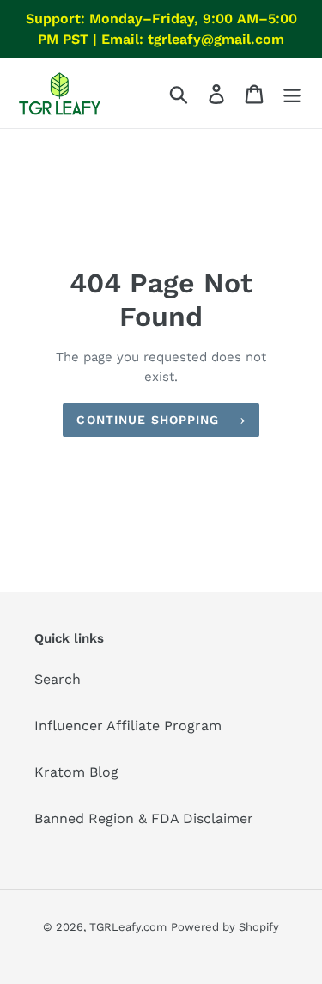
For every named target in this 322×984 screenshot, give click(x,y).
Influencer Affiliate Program (128, 725)
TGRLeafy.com (128, 926)
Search (57, 679)
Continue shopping (147, 420)
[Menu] (292, 93)
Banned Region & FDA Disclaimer (143, 818)
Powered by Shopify (225, 926)
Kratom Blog (76, 772)
